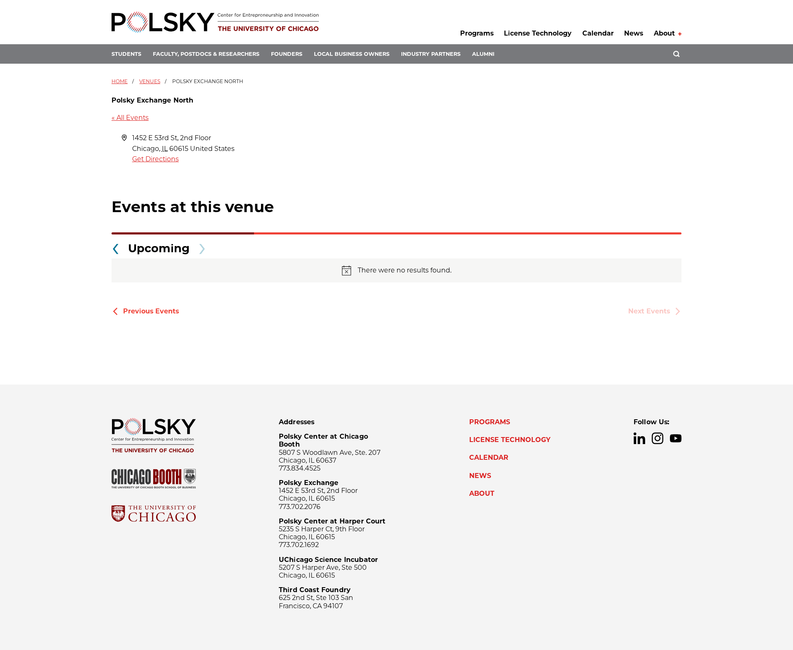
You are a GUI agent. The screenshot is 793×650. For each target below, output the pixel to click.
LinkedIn (639, 438)
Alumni (483, 54)
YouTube (675, 438)
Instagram (657, 438)
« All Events (130, 118)
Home (120, 81)
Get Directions (155, 159)
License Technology (538, 33)
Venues (149, 81)
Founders (286, 54)
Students (126, 54)
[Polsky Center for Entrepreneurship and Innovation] (215, 22)
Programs (477, 33)
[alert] (396, 270)
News (633, 33)
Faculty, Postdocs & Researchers (206, 54)
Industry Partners (431, 54)
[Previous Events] (115, 246)
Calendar (598, 33)
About (664, 33)
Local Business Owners (351, 54)
